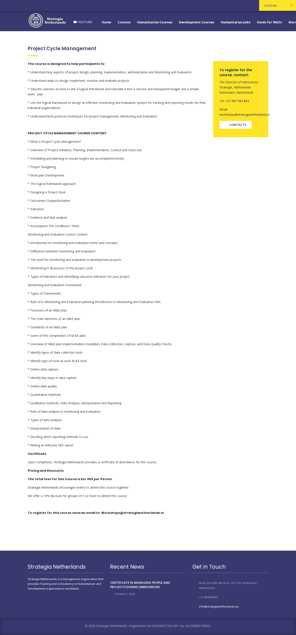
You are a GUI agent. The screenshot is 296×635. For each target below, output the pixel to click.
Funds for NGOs (269, 22)
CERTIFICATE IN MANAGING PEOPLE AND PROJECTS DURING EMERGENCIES (140, 584)
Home (106, 22)
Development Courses (196, 22)
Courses (124, 22)
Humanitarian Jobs (235, 22)
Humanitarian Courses (154, 22)
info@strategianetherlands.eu (219, 606)
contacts (237, 125)
